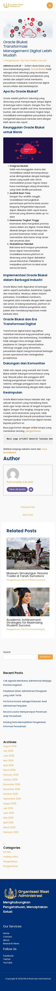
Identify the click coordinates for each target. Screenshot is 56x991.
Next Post (28, 514)
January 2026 (10, 779)
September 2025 (12, 798)
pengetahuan (33, 431)
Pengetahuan (12, 60)
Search (7, 652)
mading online (10, 856)
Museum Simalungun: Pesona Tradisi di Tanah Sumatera (27, 574)
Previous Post (28, 507)
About (6, 940)
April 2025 (8, 822)
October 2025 (10, 793)
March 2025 (9, 827)
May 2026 (8, 760)
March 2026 (9, 770)
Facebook (8, 955)
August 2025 (9, 803)
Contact (7, 936)
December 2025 (11, 784)
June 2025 (8, 813)
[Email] (31, 489)
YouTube (7, 962)
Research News (11, 943)
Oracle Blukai (38, 69)
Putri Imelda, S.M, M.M (20, 482)
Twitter (7, 959)
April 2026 (8, 765)
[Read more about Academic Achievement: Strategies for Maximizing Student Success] (28, 601)
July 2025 (8, 808)
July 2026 (8, 750)
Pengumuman (10, 866)
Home (6, 933)
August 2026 (9, 746)
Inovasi (7, 851)
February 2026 (11, 774)
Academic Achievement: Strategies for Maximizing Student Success (24, 622)
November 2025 (11, 789)
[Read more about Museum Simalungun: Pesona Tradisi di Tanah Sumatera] (28, 553)
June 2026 (8, 755)
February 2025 (10, 832)
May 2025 (8, 817)
